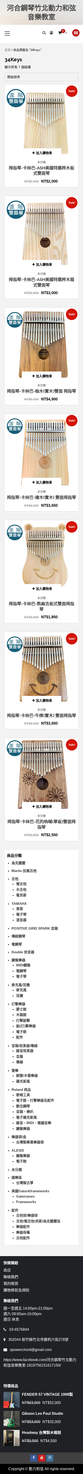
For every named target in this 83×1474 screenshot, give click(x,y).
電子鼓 (21, 1032)
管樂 (15, 1070)
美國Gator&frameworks (30, 1191)
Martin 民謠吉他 (24, 871)
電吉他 (21, 884)
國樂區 (17, 1177)
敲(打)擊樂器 (26, 1026)
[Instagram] (49, 1458)
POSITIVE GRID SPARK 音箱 (35, 928)
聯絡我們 (10, 1277)
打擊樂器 (18, 1004)
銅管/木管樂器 (27, 1075)
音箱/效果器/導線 (25, 1046)
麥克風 (21, 990)
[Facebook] (33, 1458)
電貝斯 (21, 895)
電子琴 (21, 914)
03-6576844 (19, 1329)
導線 (19, 1062)
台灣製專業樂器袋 (30, 1142)
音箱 (19, 1056)
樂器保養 (23, 1232)
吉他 (15, 879)
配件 (19, 1037)
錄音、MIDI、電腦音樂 (33, 1123)
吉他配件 (23, 1238)
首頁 (8, 50)
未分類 (41, 162)
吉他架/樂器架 (27, 1215)
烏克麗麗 (18, 863)
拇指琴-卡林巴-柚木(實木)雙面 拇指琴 (41, 391)
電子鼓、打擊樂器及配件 (35, 1100)
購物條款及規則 (16, 1290)
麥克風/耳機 (21, 985)
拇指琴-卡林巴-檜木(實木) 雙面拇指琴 (41, 497)
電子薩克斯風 (26, 1117)
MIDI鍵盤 (23, 965)
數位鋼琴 (23, 1106)
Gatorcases (25, 1196)
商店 (7, 1270)
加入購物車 (44, 153)
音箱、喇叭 (24, 1112)
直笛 (19, 909)
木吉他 (21, 890)
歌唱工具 (23, 1095)
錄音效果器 (24, 1051)
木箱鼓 (21, 1015)
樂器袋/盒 (19, 1137)
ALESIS (18, 1150)
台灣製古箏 (24, 1183)
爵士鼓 (21, 1009)
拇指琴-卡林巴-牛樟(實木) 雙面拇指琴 (41, 715)
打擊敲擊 (23, 1020)
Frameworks (26, 1202)
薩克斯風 (23, 1081)
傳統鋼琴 (18, 936)
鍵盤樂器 (18, 960)
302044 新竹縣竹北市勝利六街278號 (38, 1340)
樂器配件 (23, 1227)
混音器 (21, 920)
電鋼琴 (17, 944)
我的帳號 (10, 1284)
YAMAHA (19, 904)
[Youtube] (41, 1458)
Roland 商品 (21, 1089)
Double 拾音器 (23, 952)
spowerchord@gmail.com (31, 1350)
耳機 (19, 996)
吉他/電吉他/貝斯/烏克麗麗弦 (38, 1221)
